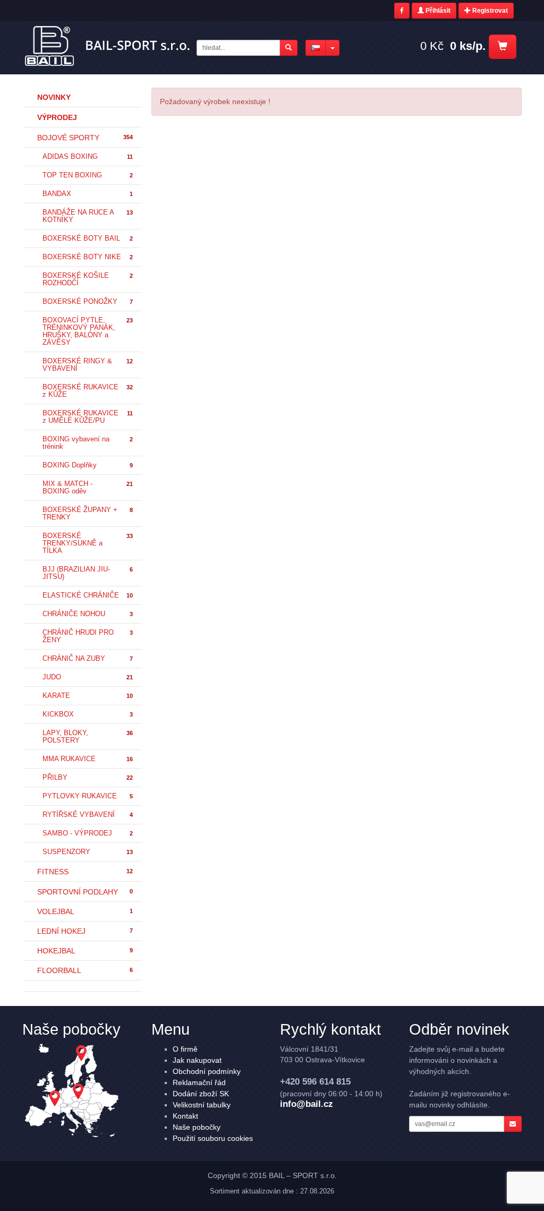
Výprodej (57, 117)
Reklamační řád (199, 1082)
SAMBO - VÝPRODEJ (87, 833)
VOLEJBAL (85, 911)
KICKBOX (87, 714)
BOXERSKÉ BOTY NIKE (87, 257)
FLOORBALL (85, 970)
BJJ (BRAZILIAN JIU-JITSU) (87, 573)
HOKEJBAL (85, 950)
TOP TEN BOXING (87, 175)
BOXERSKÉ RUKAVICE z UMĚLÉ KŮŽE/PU (87, 417)
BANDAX (87, 194)
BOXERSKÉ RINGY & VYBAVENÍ (87, 364)
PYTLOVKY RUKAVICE (87, 796)
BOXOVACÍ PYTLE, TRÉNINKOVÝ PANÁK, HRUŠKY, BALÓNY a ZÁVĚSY (87, 331)
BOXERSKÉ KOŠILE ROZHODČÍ (87, 279)
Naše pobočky (196, 1127)
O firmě (185, 1049)
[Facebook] (402, 11)
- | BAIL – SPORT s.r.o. (108, 46)
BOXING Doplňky (87, 465)
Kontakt (185, 1116)
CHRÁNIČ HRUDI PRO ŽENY (87, 636)
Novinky (54, 97)
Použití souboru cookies (213, 1138)
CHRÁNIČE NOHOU (87, 614)
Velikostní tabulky (202, 1105)
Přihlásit (437, 10)
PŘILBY (87, 777)
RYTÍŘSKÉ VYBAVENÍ (87, 814)
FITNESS (85, 871)
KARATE (87, 696)
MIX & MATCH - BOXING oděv (87, 487)
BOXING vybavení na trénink (87, 443)
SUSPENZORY (87, 852)
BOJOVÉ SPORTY (85, 137)
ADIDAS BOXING (87, 156)
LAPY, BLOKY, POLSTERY (87, 736)
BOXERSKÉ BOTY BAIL (87, 238)
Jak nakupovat (197, 1060)
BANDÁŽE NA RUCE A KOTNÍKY (87, 216)
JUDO (87, 677)
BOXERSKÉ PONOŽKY (87, 301)
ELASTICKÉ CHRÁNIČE (87, 595)
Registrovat (489, 10)
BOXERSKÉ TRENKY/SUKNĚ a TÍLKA (87, 543)
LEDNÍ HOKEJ (85, 931)
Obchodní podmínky (207, 1071)
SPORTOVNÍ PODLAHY (85, 892)
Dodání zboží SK (201, 1093)
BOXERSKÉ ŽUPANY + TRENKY (87, 513)
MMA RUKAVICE (87, 759)
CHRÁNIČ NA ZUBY (87, 658)
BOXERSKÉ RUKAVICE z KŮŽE (87, 390)
